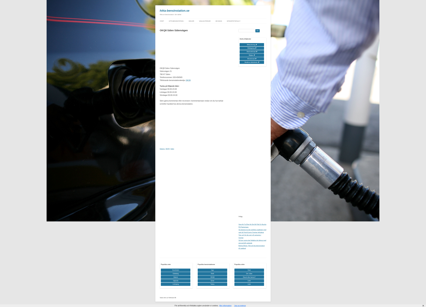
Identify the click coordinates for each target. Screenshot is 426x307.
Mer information (225, 306)
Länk (249, 281)
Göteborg (176, 273)
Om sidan (218, 21)
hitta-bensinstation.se (174, 10)
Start (162, 21)
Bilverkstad (251, 59)
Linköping (176, 284)
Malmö (176, 277)
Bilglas (251, 55)
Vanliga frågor (205, 21)
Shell (212, 273)
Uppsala (175, 281)
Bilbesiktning (251, 45)
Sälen (172, 149)
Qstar (212, 281)
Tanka (212, 284)
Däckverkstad (251, 51)
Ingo (212, 270)
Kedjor (191, 21)
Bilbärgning (251, 48)
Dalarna (162, 149)
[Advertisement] (194, 50)
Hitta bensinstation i (176, 21)
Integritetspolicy (233, 21)
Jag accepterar (240, 306)
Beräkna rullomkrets (251, 62)
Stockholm (175, 270)
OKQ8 (188, 80)
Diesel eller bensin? (249, 277)
